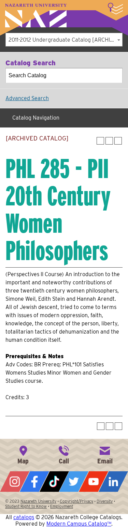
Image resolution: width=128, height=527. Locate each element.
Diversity (105, 501)
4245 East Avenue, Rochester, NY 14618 (23, 454)
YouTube (93, 481)
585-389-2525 (64, 454)
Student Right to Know (26, 506)
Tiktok (54, 481)
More (115, 8)
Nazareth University (36, 15)
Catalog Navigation (35, 117)
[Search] (115, 75)
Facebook (34, 481)
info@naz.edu (105, 454)
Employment (61, 506)
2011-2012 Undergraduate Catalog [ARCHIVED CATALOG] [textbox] (65, 40)
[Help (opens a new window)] (118, 141)
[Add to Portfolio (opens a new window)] (100, 141)
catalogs (23, 517)
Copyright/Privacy (76, 501)
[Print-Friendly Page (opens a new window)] (109, 141)
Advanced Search (27, 98)
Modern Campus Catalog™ (78, 524)
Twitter (73, 481)
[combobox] (64, 39)
